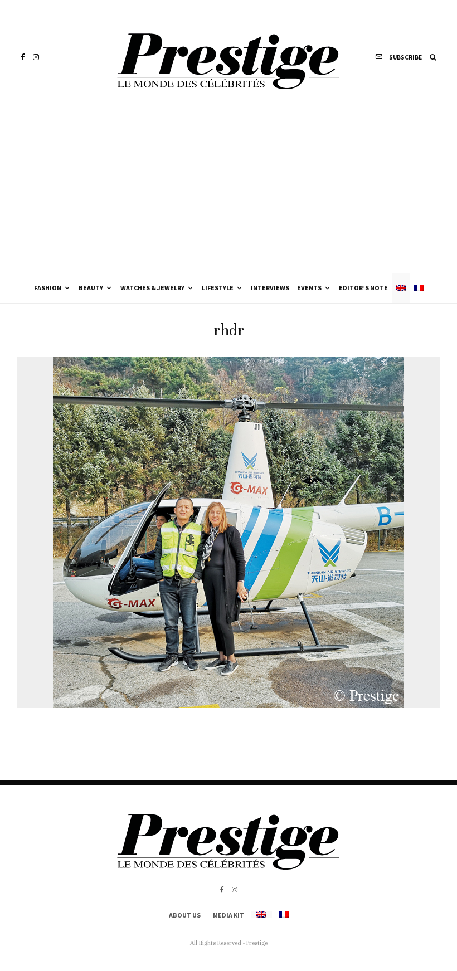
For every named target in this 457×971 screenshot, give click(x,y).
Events (309, 288)
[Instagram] (36, 57)
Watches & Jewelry (152, 288)
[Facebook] (23, 57)
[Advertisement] (228, 189)
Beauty (91, 288)
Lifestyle (218, 288)
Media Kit (228, 915)
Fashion (47, 288)
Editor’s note (363, 288)
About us (185, 915)
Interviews (270, 288)
